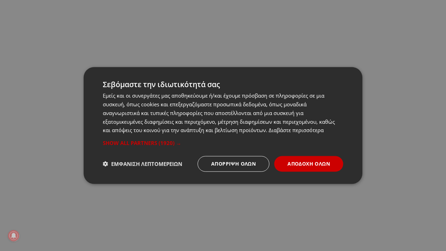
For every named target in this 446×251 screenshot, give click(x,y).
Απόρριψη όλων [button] (233, 163)
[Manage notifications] (13, 235)
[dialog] (223, 125)
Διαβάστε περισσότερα (296, 130)
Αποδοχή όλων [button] (308, 163)
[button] (223, 143)
